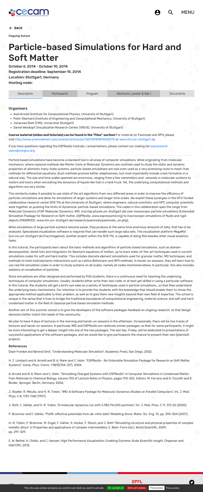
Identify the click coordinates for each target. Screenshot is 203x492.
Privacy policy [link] (172, 488)
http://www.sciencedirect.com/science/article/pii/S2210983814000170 (65, 139)
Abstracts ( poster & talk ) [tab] (134, 93)
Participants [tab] (60, 93)
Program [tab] (92, 93)
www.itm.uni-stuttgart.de (137, 139)
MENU (187, 12)
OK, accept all (115, 488)
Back (15, 28)
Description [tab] (25, 93)
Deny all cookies (137, 488)
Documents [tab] (177, 93)
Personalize (156, 488)
